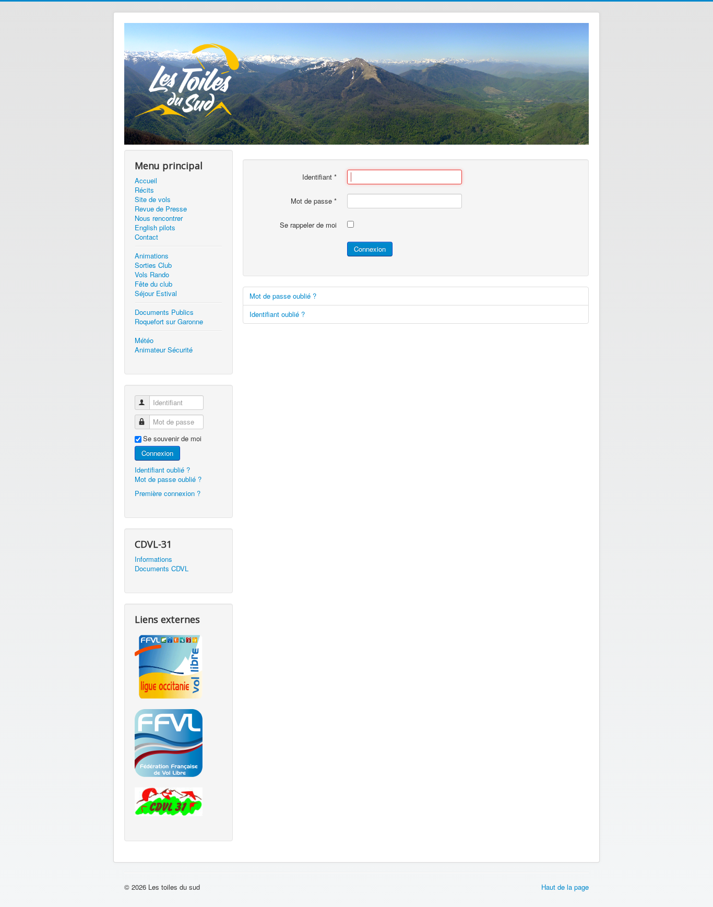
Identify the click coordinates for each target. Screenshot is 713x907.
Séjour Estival (156, 293)
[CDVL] (178, 801)
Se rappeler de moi (308, 225)
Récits (144, 190)
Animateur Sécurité (164, 350)
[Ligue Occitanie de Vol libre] (178, 667)
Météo (144, 340)
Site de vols (153, 199)
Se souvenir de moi (172, 438)
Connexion (157, 453)
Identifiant (319, 177)
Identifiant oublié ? (162, 470)
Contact (146, 237)
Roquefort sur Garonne (169, 321)
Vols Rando (152, 274)
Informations (153, 559)
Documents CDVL (161, 568)
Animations (152, 256)
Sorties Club (153, 265)
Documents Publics (164, 312)
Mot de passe (314, 201)
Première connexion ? (167, 493)
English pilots (155, 227)
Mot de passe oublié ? (168, 479)
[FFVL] (178, 743)
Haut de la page (565, 887)
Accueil (146, 180)
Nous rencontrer (159, 218)
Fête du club (153, 284)
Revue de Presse (161, 209)
